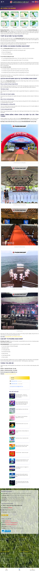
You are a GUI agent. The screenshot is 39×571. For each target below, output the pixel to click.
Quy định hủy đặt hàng (5, 561)
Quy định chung (3, 553)
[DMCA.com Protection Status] (4, 515)
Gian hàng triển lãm (4, 547)
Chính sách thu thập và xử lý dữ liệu (7, 558)
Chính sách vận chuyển (24, 556)
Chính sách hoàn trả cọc (24, 555)
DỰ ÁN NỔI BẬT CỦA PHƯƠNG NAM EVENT (13, 336)
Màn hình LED (3, 545)
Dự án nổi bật (22, 542)
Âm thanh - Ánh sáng (4, 543)
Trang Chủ (2, 6)
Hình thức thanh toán (4, 555)
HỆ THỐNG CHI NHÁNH (9, 6)
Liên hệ (21, 563)
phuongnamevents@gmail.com (16, 386)
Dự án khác (22, 543)
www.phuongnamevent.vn (10, 373)
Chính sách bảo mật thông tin (6, 556)
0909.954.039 (14, 383)
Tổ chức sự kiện (3, 548)
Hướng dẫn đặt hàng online (24, 560)
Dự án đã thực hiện (23, 538)
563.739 (14, 381)
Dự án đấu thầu (22, 540)
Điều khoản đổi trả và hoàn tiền (6, 563)
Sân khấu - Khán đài (4, 542)
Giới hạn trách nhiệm (4, 560)
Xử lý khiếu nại (22, 558)
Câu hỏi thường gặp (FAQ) (24, 561)
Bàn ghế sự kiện (3, 540)
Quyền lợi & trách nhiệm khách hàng (26, 553)
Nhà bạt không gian (4, 538)
